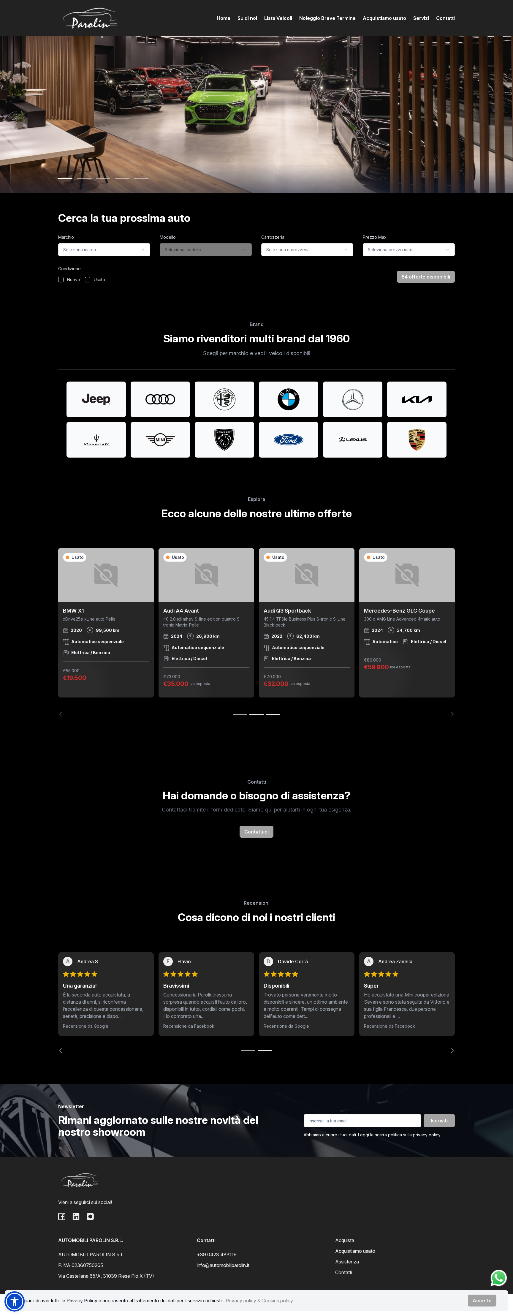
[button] (14, 1301)
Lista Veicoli (278, 18)
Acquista (344, 1240)
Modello (168, 237)
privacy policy (426, 1134)
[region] (256, 632)
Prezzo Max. (375, 237)
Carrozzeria (272, 237)
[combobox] (104, 249)
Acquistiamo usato (384, 18)
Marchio (66, 237)
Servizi (421, 18)
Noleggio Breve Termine (327, 18)
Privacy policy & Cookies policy (259, 1301)
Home (223, 18)
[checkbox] (61, 279)
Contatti (445, 18)
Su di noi (247, 18)
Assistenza (347, 1262)
